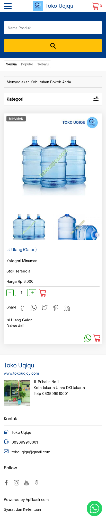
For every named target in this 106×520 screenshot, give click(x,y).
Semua (11, 64)
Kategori (15, 99)
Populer (27, 64)
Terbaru (43, 64)
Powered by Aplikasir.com (26, 499)
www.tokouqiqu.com (21, 373)
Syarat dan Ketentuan (22, 509)
